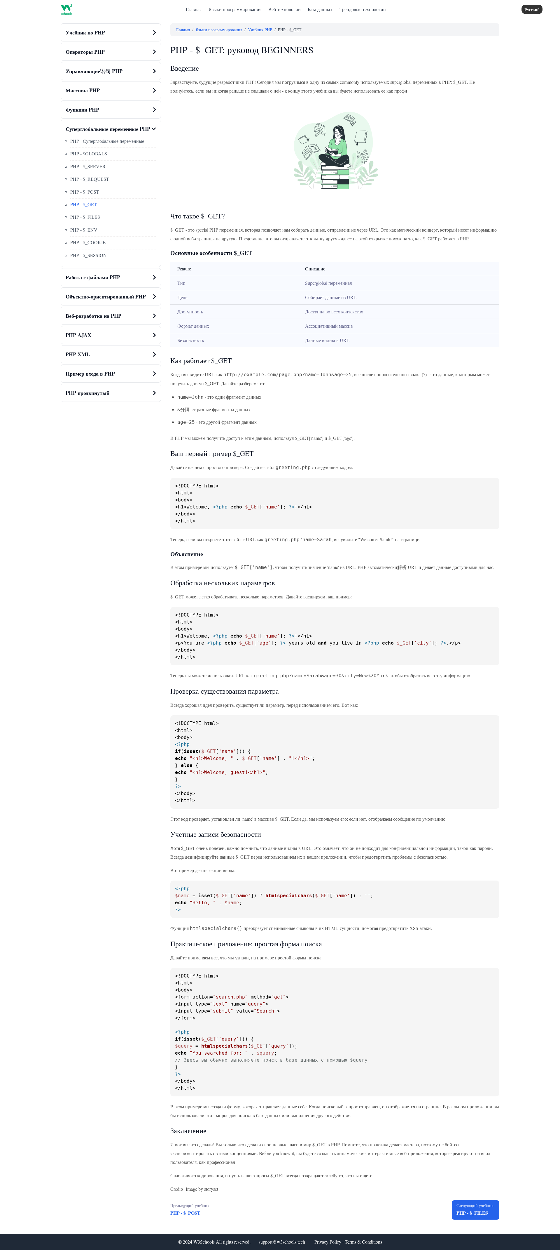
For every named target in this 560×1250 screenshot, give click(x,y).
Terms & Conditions (363, 1242)
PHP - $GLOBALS (88, 153)
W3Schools (204, 1242)
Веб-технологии (284, 9)
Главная (194, 9)
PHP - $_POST (84, 192)
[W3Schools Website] (66, 9)
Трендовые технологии (363, 9)
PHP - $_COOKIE (88, 242)
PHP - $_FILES (85, 217)
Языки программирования (235, 9)
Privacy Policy (327, 1242)
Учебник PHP (260, 29)
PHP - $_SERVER (88, 166)
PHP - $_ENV (83, 230)
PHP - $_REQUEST (89, 179)
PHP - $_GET (83, 204)
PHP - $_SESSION (88, 255)
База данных (320, 9)
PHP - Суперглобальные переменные (107, 141)
